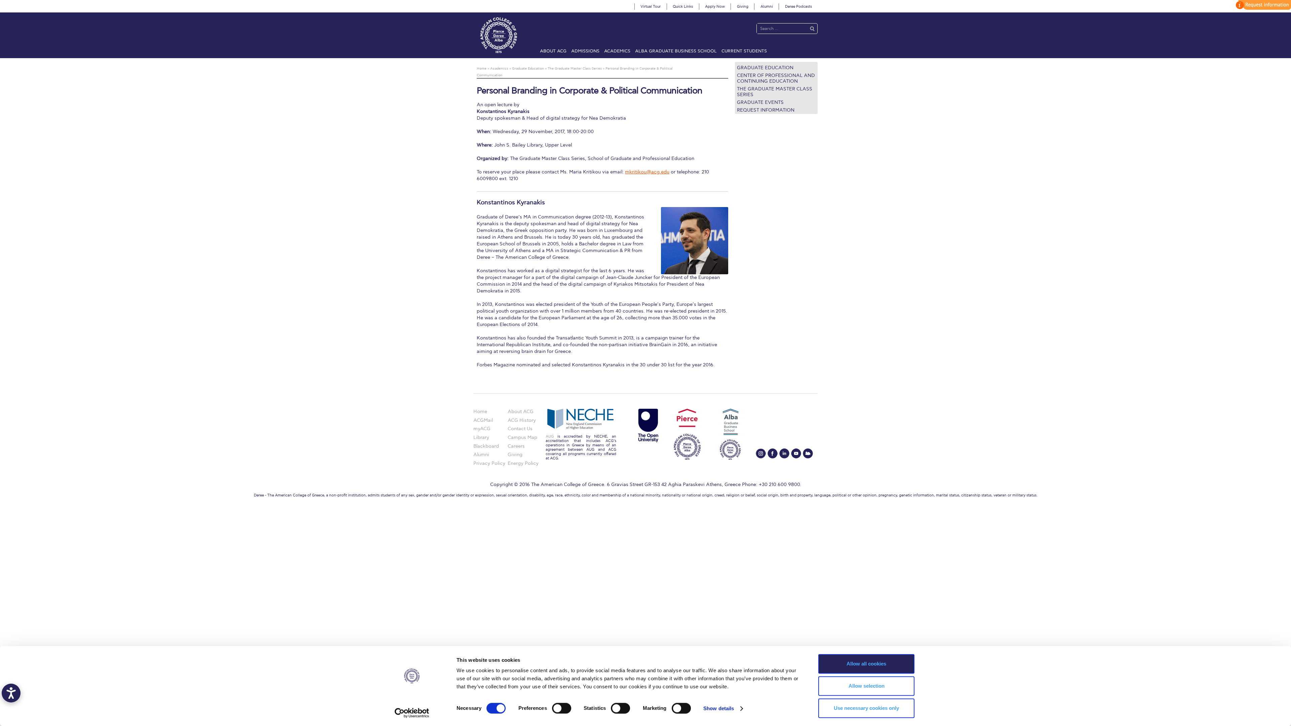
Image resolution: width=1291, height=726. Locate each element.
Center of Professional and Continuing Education (776, 78)
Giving (742, 6)
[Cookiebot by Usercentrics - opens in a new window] (412, 713)
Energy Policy (523, 463)
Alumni (766, 6)
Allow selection (867, 686)
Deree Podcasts (798, 6)
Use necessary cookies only (866, 708)
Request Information (765, 110)
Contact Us (520, 429)
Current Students (744, 51)
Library (481, 437)
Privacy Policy (489, 463)
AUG (550, 436)
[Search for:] (780, 28)
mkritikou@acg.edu (647, 172)
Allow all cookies (866, 664)
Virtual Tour (650, 6)
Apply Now (715, 6)
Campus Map (522, 437)
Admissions (585, 51)
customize (1262, 5)
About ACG (553, 51)
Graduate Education (765, 68)
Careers (516, 446)
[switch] (561, 708)
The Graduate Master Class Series (774, 91)
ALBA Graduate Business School (676, 51)
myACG (482, 429)
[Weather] (808, 453)
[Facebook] (773, 453)
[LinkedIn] (784, 453)
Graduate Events (760, 102)
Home (480, 411)
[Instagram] (761, 453)
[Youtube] (796, 453)
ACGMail (483, 420)
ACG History (522, 420)
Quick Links (683, 6)
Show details (718, 708)
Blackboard (486, 446)
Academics (617, 51)
